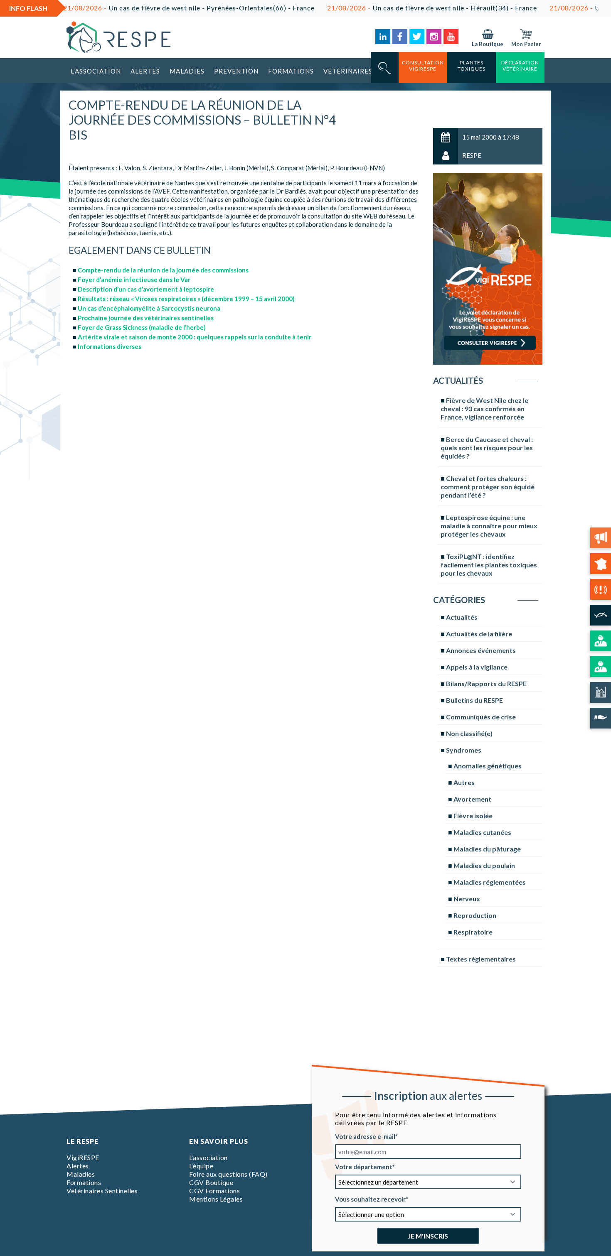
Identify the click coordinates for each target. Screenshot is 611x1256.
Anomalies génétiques (487, 766)
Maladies (187, 71)
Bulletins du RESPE (474, 700)
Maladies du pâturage (487, 849)
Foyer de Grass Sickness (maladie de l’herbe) (142, 327)
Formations (291, 71)
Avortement (472, 799)
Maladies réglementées (489, 882)
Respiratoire (473, 932)
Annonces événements (481, 650)
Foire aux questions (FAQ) (228, 1174)
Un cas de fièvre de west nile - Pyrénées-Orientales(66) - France (157, 8)
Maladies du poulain (484, 865)
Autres (464, 782)
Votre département (363, 1166)
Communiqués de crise (481, 717)
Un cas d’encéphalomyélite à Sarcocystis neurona (149, 308)
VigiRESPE (83, 1157)
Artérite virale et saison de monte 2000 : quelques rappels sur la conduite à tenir (194, 337)
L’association (96, 71)
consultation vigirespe (423, 65)
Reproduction (474, 915)
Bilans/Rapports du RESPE (486, 683)
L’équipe (201, 1166)
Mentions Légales (216, 1199)
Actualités (462, 617)
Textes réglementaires (481, 959)
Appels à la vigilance (477, 667)
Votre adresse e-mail (365, 1136)
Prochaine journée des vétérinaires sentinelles (146, 317)
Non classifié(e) (469, 733)
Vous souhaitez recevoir (370, 1199)
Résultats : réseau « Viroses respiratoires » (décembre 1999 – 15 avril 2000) (186, 298)
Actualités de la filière (479, 634)
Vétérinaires (347, 71)
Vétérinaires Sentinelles (102, 1191)
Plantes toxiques (471, 65)
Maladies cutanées (482, 832)
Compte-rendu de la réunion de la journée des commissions (163, 270)
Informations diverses (109, 346)
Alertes (145, 71)
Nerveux (466, 899)
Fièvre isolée (473, 815)
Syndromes (463, 750)
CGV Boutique (211, 1182)
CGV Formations (214, 1191)
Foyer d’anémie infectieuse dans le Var (134, 279)
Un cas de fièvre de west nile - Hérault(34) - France (401, 8)
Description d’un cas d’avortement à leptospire (146, 289)
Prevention (236, 71)
